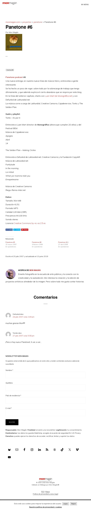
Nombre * (9, 370)
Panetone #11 (63, 242)
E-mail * (9, 408)
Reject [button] (73, 504)
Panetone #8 (36, 242)
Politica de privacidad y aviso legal (45, 494)
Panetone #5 (10, 242)
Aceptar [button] (65, 504)
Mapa (48, 492)
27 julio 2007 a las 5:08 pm (23, 336)
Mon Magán (13, 32)
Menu (86, 4)
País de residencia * (13, 395)
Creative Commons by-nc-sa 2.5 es (30, 223)
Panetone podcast (14, 77)
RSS (42, 492)
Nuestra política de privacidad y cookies (45, 507)
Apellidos (9, 383)
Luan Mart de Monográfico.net (58, 96)
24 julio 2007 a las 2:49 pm (23, 317)
